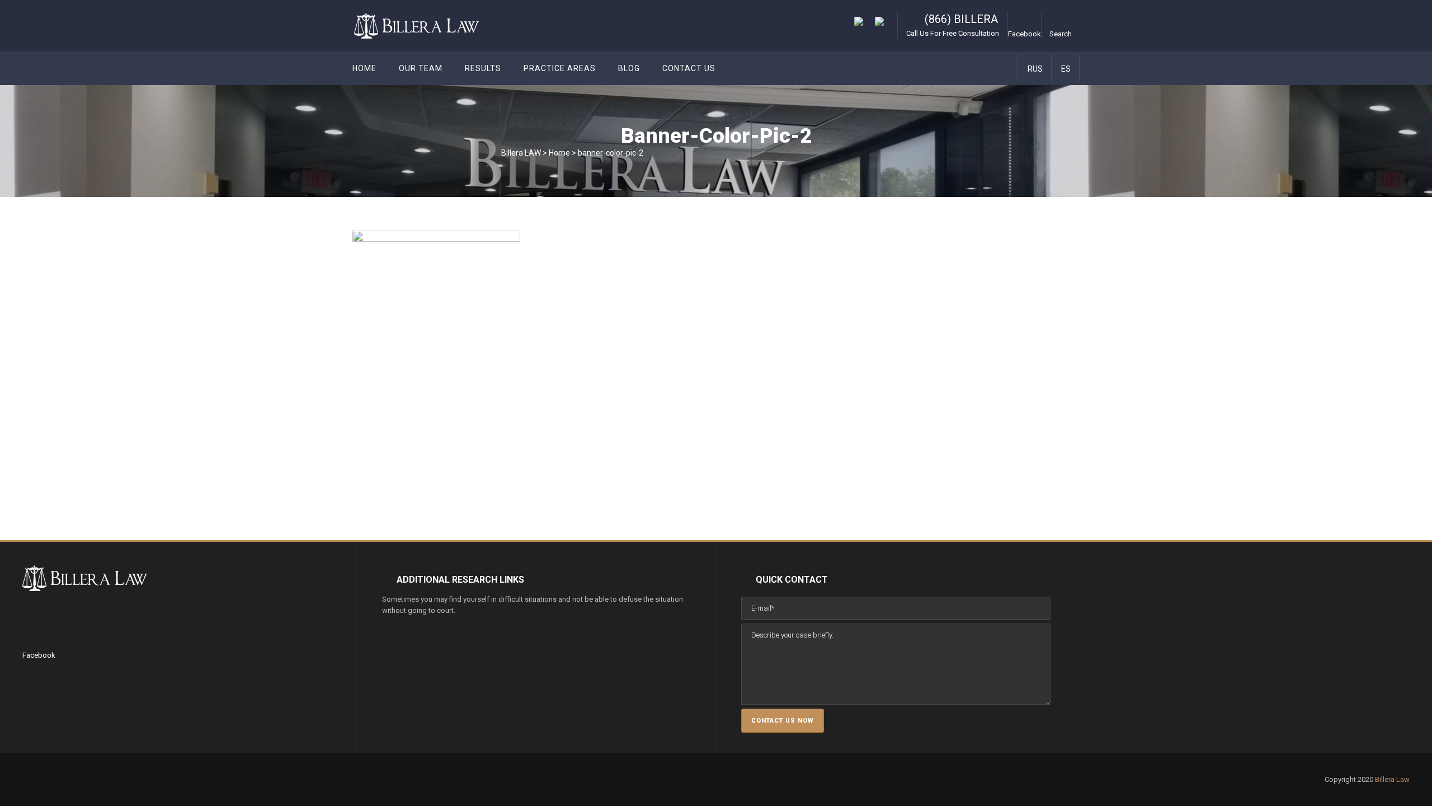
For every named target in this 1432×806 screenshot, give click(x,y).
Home (559, 153)
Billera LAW (521, 153)
